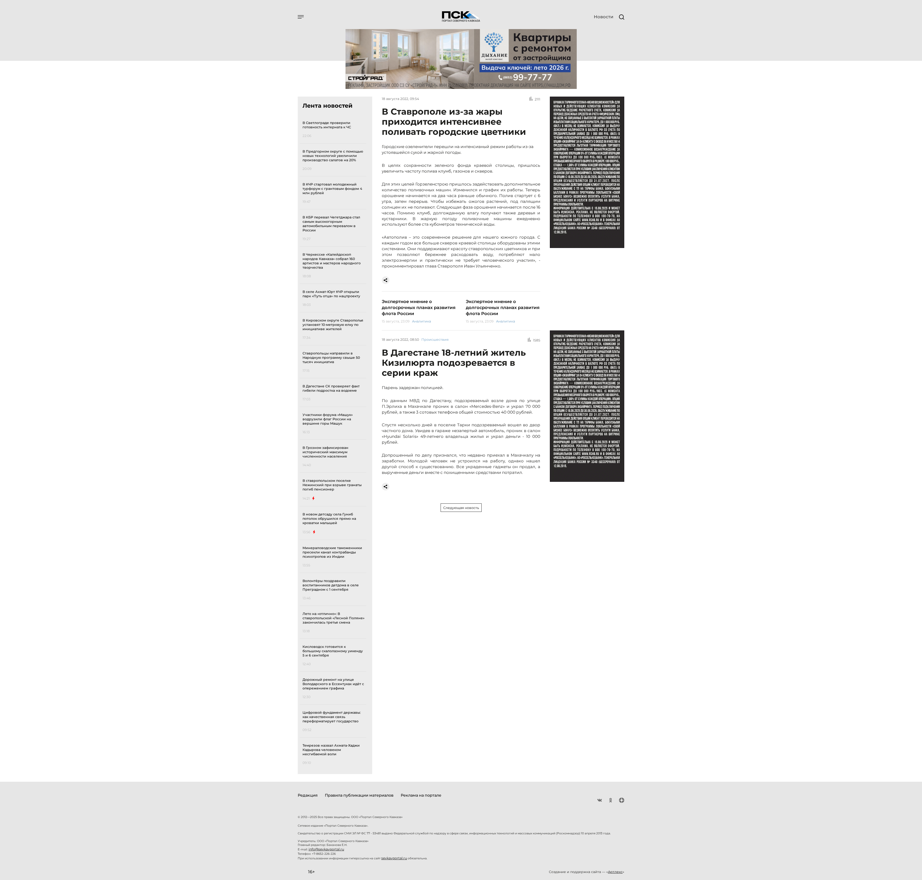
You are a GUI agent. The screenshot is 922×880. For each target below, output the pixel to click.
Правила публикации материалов (359, 795)
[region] (334, 442)
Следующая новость (461, 508)
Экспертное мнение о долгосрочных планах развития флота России (418, 307)
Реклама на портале (421, 795)
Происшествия (435, 339)
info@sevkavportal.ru (326, 849)
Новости (603, 16)
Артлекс (615, 872)
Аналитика (421, 321)
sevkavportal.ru (394, 858)
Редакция (308, 795)
